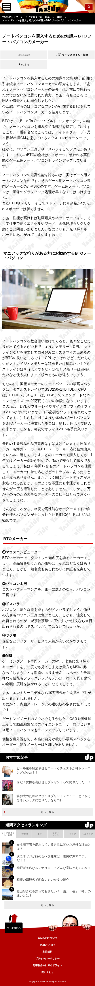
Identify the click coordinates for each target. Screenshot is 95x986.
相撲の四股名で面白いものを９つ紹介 (43, 879)
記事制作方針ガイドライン (47, 965)
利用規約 (47, 951)
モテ (40, 834)
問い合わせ (48, 972)
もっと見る (47, 812)
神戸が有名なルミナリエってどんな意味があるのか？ (54, 868)
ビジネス (23, 834)
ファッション (55, 834)
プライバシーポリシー (47, 958)
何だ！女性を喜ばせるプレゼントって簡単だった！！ (54, 782)
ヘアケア (71, 834)
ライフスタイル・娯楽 (8, 834)
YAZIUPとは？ (47, 944)
